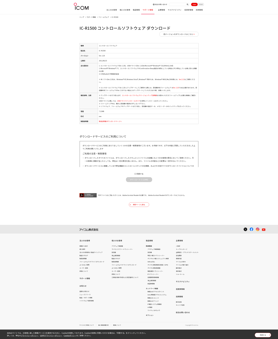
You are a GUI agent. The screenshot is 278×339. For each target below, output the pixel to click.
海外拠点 (179, 271)
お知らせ (82, 286)
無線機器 (149, 246)
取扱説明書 (83, 258)
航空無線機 (151, 284)
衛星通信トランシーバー (155, 271)
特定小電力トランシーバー (156, 255)
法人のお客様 (111, 9)
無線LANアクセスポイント (156, 292)
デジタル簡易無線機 (154, 268)
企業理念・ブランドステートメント (187, 252)
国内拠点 (179, 268)
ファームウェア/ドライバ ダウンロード (91, 262)
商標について (117, 325)
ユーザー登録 (83, 268)
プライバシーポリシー (29, 335)
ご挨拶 (178, 246)
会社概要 (179, 255)
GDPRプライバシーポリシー (51, 335)
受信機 (114, 252)
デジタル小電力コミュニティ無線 (158, 258)
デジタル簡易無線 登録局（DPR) (158, 265)
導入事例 (82, 249)
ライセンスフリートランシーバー (122, 249)
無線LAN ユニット (153, 298)
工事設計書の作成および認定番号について (125, 277)
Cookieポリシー (70, 335)
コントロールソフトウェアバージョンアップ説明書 (139, 95)
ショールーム (180, 274)
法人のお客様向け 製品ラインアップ (90, 252)
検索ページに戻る (139, 204)
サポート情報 (148, 9)
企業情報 (161, 9)
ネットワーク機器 (152, 288)
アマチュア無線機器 (154, 249)
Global (201, 4)
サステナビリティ (175, 9)
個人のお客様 (125, 9)
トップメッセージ (181, 249)
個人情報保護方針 (103, 325)
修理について (83, 271)
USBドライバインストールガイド (128, 101)
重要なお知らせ (84, 291)
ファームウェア (103, 17)
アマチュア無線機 (117, 246)
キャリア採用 (180, 305)
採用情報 (199, 9)
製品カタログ (83, 255)
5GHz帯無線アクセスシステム (157, 295)
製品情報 (136, 9)
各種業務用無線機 (153, 277)
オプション (149, 315)
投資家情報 (188, 9)
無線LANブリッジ (153, 301)
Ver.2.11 (181, 79)
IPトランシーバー (153, 274)
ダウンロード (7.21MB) (139, 179)
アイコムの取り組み (182, 265)
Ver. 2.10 (176, 88)
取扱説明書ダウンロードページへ (110, 121)
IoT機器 (150, 307)
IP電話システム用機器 (154, 304)
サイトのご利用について (86, 325)
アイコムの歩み (181, 262)
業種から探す (83, 246)
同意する (140, 173)
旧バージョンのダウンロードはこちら (178, 34)
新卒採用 (179, 302)
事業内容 (179, 258)
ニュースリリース (85, 294)
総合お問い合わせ (161, 4)
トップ (81, 17)
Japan (194, 4)
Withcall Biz (151, 262)
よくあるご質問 (84, 265)
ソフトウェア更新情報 (86, 301)
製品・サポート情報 (85, 298)
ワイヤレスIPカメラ (154, 310)
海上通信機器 (116, 255)
